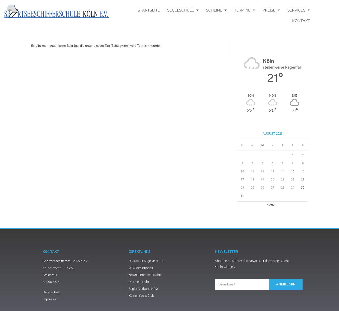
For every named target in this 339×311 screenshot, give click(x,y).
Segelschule (180, 10)
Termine (242, 10)
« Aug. (271, 205)
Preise (268, 10)
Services (296, 10)
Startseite (149, 10)
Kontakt (301, 20)
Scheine (214, 10)
